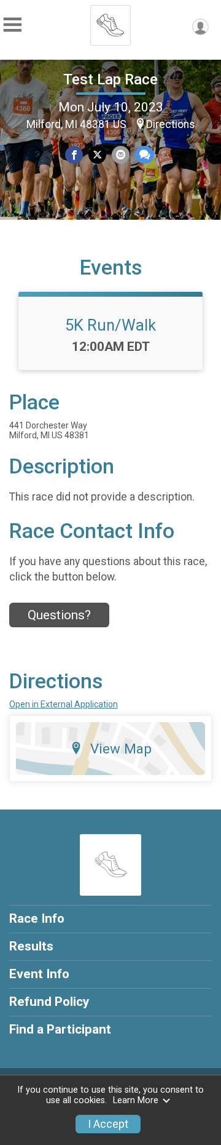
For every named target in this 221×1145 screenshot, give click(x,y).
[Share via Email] (121, 155)
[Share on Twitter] (97, 155)
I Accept (108, 1124)
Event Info (39, 973)
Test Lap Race (110, 79)
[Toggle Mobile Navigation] (12, 25)
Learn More (135, 1100)
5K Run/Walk (110, 325)
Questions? (59, 615)
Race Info (36, 918)
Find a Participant (60, 1029)
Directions (170, 124)
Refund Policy (49, 1001)
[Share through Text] (144, 155)
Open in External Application (63, 704)
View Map (121, 749)
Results (31, 946)
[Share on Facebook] (74, 155)
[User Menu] (200, 26)
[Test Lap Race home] (110, 21)
